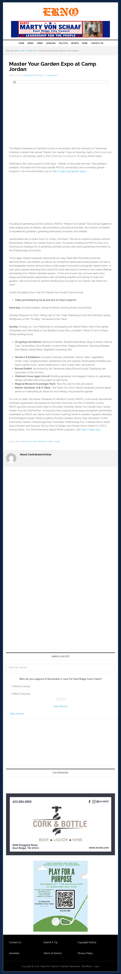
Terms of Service (52, 953)
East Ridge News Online (60, 12)
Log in (97, 966)
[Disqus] (60, 525)
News (50, 442)
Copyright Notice (87, 942)
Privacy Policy (85, 953)
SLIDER (57, 442)
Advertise (14, 953)
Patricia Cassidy (21, 686)
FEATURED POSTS (40, 442)
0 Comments (52, 75)
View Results (61, 706)
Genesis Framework (70, 966)
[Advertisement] (60, 197)
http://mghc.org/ (91, 429)
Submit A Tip (50, 942)
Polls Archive (17, 713)
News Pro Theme (49, 966)
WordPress (86, 966)
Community (26, 442)
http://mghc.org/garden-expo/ (69, 171)
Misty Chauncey (21, 693)
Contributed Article (33, 75)
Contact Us (15, 942)
